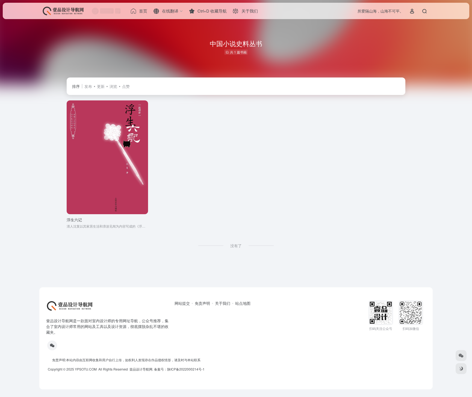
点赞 (126, 86)
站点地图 (242, 303)
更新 (101, 86)
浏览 (113, 86)
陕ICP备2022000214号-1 (186, 369)
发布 (88, 86)
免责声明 (202, 303)
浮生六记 (74, 219)
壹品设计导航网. (141, 369)
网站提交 (182, 303)
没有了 (236, 245)
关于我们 (222, 303)
